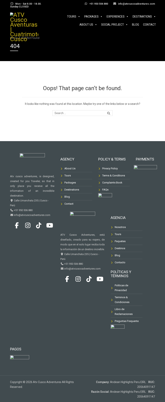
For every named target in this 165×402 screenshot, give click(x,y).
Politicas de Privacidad (121, 288)
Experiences (116, 16)
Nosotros (120, 227)
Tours (71, 16)
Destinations (142, 16)
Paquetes (120, 241)
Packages (91, 16)
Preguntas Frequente (127, 321)
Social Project (112, 24)
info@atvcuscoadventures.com (31, 215)
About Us (86, 24)
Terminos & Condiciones (122, 300)
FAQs (105, 189)
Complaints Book (112, 182)
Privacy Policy (110, 168)
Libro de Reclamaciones (124, 312)
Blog (135, 24)
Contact (149, 24)
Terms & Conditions (113, 175)
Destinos (120, 248)
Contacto (120, 262)
